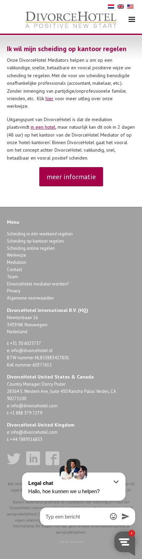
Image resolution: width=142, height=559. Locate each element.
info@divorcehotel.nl (32, 350)
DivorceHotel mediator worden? (38, 284)
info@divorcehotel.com (34, 406)
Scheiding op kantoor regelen (35, 241)
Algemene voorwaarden (30, 298)
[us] (130, 6)
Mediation (16, 262)
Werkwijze (16, 255)
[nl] (111, 6)
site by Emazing (71, 541)
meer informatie (71, 176)
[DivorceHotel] (71, 20)
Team (12, 277)
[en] (120, 6)
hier (49, 98)
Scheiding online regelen (31, 248)
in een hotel (43, 127)
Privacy (13, 291)
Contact (14, 269)
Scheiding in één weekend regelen (40, 234)
